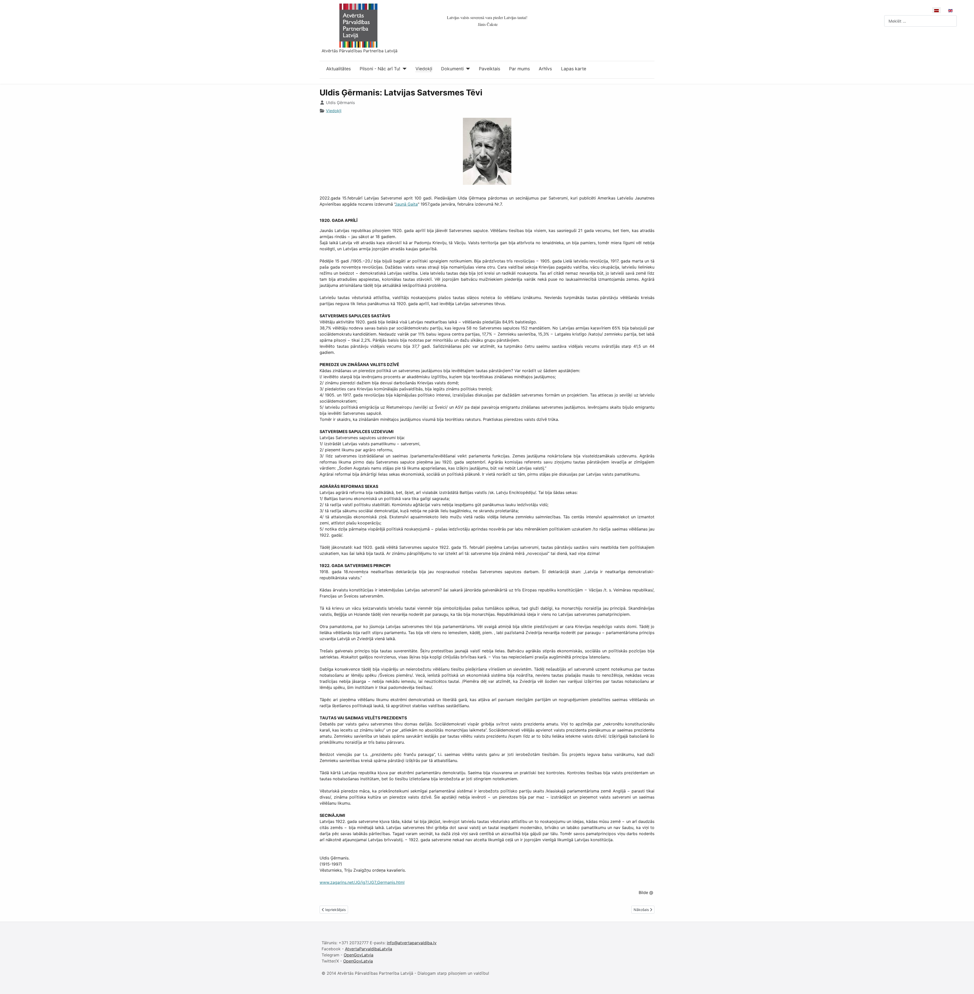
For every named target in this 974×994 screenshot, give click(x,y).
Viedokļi (423, 68)
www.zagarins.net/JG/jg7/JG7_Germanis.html (362, 882)
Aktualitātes (338, 68)
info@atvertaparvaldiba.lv (412, 942)
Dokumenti (452, 68)
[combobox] (920, 21)
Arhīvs (545, 68)
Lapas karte (573, 68)
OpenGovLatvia (358, 954)
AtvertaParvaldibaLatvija (368, 948)
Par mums (519, 68)
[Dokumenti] (467, 68)
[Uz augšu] (965, 984)
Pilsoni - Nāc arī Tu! (380, 68)
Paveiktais (489, 68)
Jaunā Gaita (406, 204)
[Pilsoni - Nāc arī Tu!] (403, 68)
